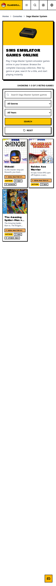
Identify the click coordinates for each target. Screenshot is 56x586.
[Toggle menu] (27, 5)
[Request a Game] (48, 578)
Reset (30, 130)
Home (5, 16)
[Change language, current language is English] (52, 5)
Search (28, 121)
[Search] (35, 5)
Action (8, 181)
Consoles (17, 16)
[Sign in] (43, 5)
